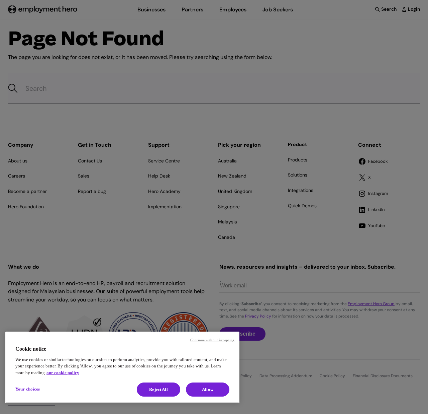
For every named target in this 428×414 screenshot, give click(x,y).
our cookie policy (62, 372)
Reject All (158, 389)
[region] (122, 367)
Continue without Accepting (212, 340)
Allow (207, 389)
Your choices (27, 389)
